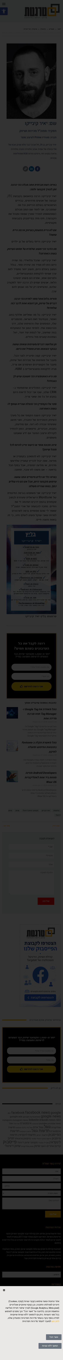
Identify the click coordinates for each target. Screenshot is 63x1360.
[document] (31, 680)
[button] (4, 1290)
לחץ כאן (55, 1321)
